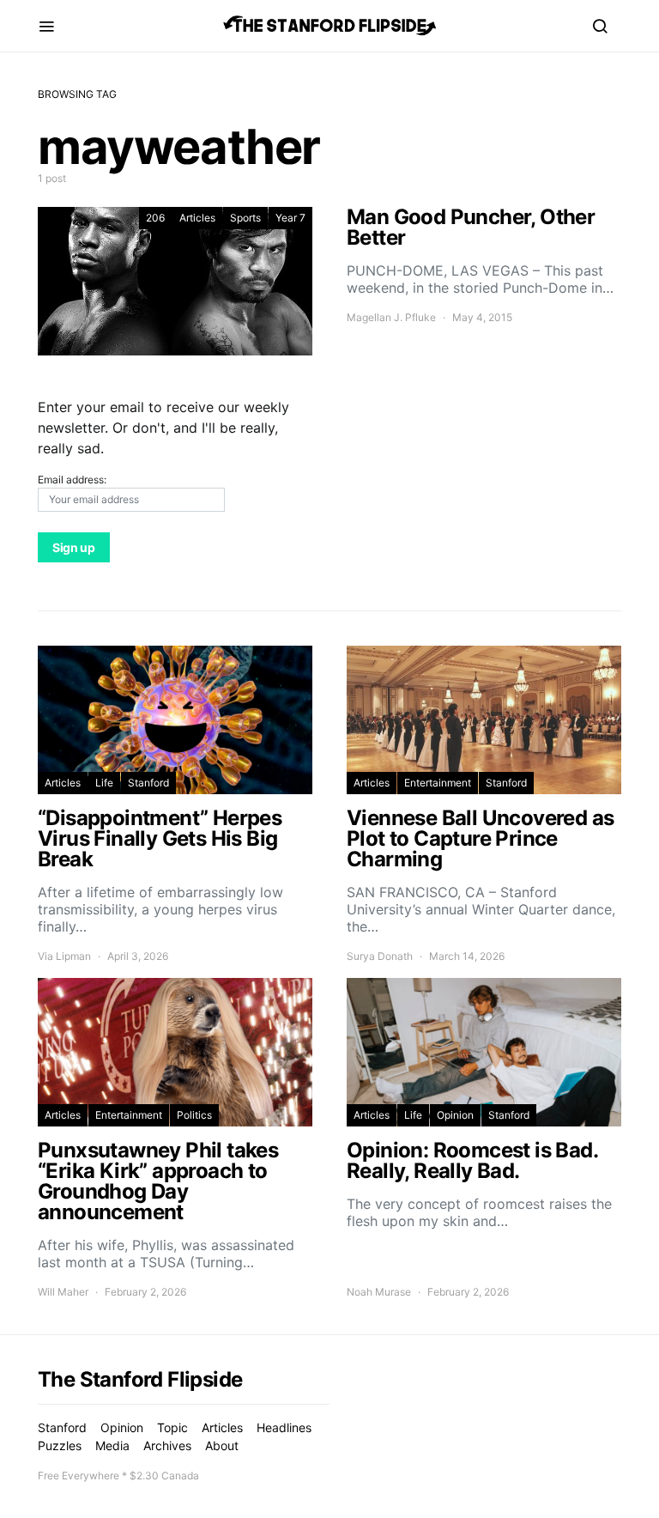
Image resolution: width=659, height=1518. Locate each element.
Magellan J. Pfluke (391, 317)
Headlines (284, 1427)
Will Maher (63, 1291)
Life (104, 782)
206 (155, 217)
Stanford (148, 782)
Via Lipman (64, 956)
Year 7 (290, 217)
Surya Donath (380, 956)
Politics (194, 1114)
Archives (167, 1445)
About (222, 1445)
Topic (172, 1427)
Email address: (72, 479)
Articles (197, 217)
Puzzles (60, 1445)
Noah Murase (379, 1291)
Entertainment (437, 782)
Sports (245, 217)
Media (112, 1445)
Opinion (455, 1114)
